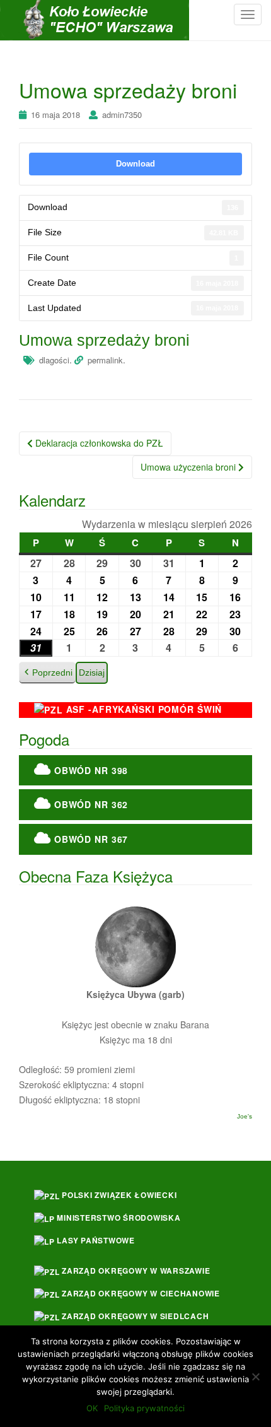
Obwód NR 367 (89, 839)
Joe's (244, 1116)
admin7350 (122, 114)
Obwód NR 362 (89, 804)
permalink (105, 360)
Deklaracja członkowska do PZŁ (98, 443)
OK (92, 1408)
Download (135, 163)
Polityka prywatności (144, 1408)
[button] (47, 673)
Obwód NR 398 (89, 770)
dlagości (54, 360)
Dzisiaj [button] (92, 672)
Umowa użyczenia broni (189, 467)
